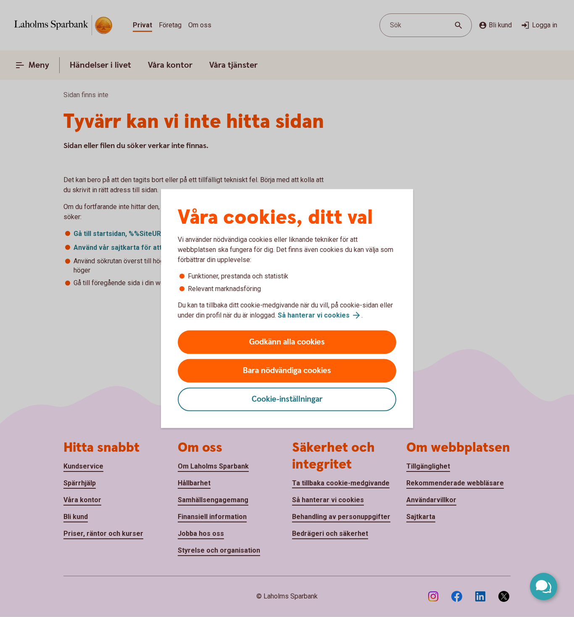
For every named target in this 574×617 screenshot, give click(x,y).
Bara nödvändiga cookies (287, 370)
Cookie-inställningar (287, 399)
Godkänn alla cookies (287, 342)
